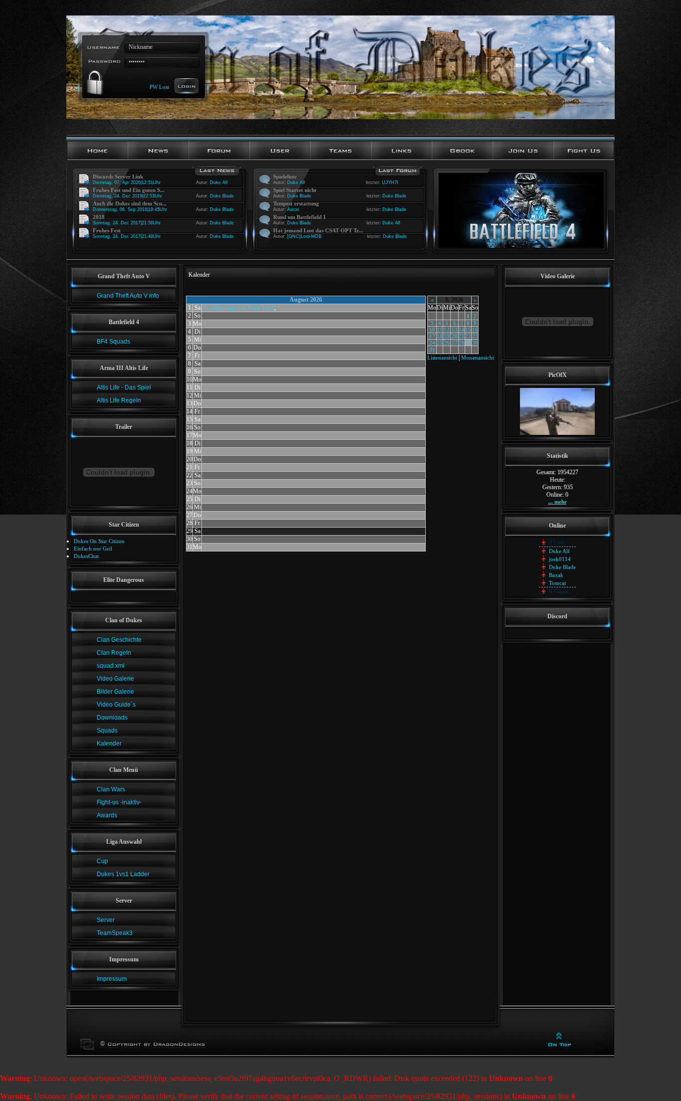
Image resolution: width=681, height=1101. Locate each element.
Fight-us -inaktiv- (119, 802)
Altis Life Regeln (119, 400)
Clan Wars (111, 789)
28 (462, 343)
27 (455, 343)
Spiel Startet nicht (295, 190)
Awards (107, 815)
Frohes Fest (107, 230)
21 (462, 336)
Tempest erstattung (296, 203)
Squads (107, 730)
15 (468, 330)
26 (447, 343)
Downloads (112, 717)
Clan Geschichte (119, 639)
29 (468, 343)
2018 (99, 217)
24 (432, 343)
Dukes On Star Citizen (99, 541)
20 (455, 336)
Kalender (109, 743)
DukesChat (86, 556)
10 (432, 330)
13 (455, 330)
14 (462, 330)
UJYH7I (390, 182)
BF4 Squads (113, 341)
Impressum (112, 978)
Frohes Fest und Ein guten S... (129, 190)
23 (475, 336)
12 (447, 330)
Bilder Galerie (115, 691)
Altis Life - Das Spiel (124, 387)
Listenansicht (442, 358)
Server (106, 920)
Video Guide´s (116, 704)
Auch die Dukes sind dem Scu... (130, 203)
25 (440, 343)
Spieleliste (285, 177)
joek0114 (560, 559)
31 (432, 350)
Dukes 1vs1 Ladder (123, 874)
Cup (102, 861)
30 (475, 343)
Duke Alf (219, 182)
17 (432, 336)
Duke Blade (222, 195)
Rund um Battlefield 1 (299, 217)
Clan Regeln (114, 652)
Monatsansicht (477, 358)
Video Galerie (115, 678)
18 (440, 336)
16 (475, 330)
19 (447, 336)
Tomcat (557, 583)
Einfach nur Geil (93, 548)
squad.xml (111, 665)
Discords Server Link (118, 177)
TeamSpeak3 (115, 932)
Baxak (556, 575)
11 (440, 330)
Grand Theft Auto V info (128, 295)
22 (468, 336)
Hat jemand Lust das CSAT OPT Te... (318, 230)
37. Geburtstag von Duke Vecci (238, 308)
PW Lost (159, 86)
